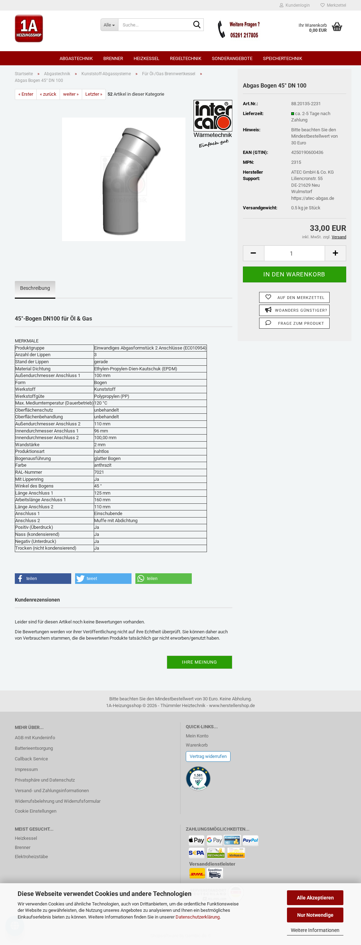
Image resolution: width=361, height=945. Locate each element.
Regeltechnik (185, 58)
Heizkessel (146, 58)
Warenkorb (197, 745)
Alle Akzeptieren (315, 898)
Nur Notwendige (315, 915)
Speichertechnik (282, 58)
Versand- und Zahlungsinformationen (52, 790)
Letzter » (93, 94)
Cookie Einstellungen (35, 811)
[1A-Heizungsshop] (52, 28)
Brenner (113, 58)
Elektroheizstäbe (31, 856)
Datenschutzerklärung (198, 917)
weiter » (71, 94)
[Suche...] (197, 25)
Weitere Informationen (315, 930)
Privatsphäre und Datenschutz (45, 780)
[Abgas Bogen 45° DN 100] (123, 178)
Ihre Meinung (199, 662)
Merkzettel (335, 5)
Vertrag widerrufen (208, 756)
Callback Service (31, 758)
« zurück (48, 94)
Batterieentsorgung (34, 748)
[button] (253, 253)
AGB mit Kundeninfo (35, 737)
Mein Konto (197, 735)
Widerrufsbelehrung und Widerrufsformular (57, 801)
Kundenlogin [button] (296, 5)
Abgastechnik (76, 58)
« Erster (25, 94)
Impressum (26, 769)
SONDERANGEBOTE (232, 58)
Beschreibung (35, 288)
